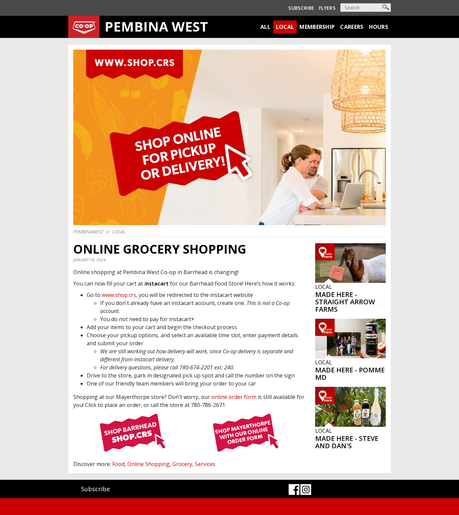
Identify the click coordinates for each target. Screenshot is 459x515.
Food (118, 464)
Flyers (327, 8)
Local (285, 27)
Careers (351, 27)
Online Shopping (148, 464)
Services (205, 464)
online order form (233, 397)
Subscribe (301, 8)
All (265, 27)
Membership (317, 27)
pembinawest (88, 231)
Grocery (182, 464)
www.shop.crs (119, 295)
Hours (378, 27)
